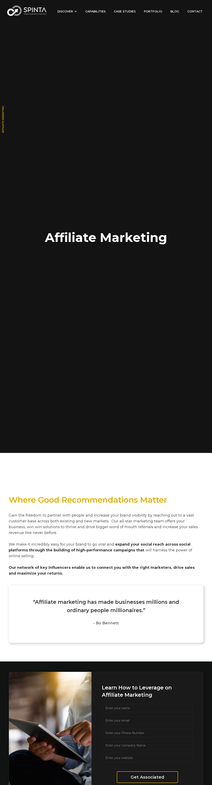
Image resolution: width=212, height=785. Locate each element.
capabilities (95, 11)
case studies (125, 11)
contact (194, 11)
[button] (67, 11)
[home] (26, 10)
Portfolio (153, 11)
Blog (174, 11)
